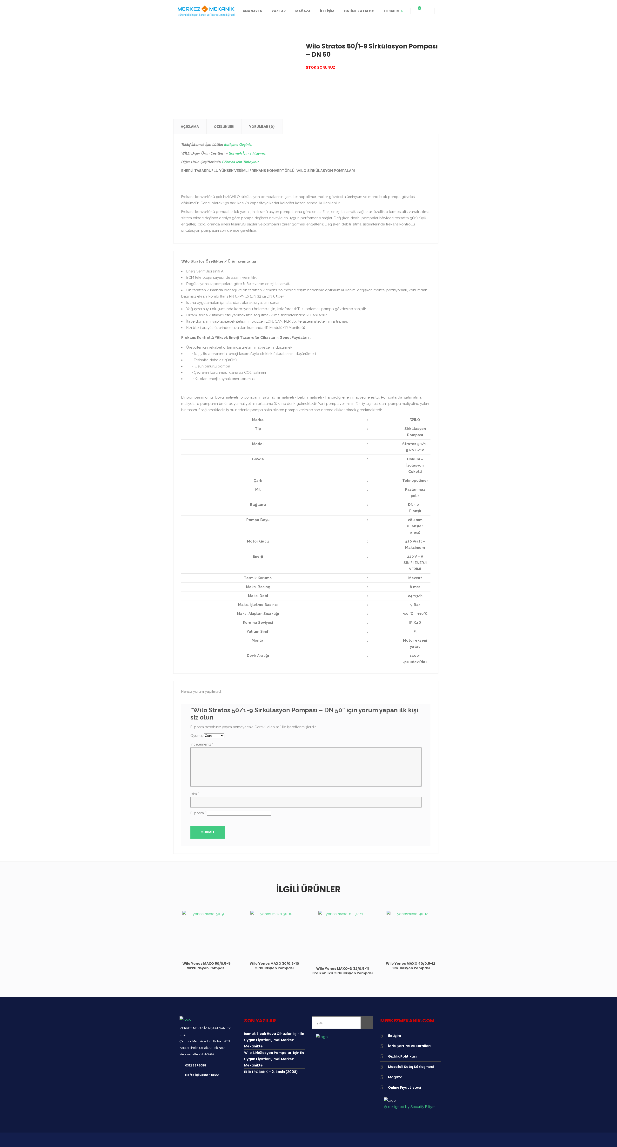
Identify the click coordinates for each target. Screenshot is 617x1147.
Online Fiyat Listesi (404, 1087)
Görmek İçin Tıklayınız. (247, 153)
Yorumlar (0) (262, 126)
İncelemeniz (201, 744)
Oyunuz (197, 735)
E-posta (198, 813)
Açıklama (190, 126)
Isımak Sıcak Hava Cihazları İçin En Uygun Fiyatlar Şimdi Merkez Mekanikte (274, 1040)
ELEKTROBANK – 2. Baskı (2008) (271, 1071)
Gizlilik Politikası (402, 1056)
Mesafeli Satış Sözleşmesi (411, 1066)
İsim (194, 794)
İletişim (394, 1035)
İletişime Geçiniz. (238, 145)
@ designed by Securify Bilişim (410, 1107)
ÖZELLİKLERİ (224, 126)
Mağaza (395, 1077)
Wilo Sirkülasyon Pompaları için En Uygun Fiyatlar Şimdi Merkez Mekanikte (274, 1059)
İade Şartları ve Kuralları (409, 1046)
